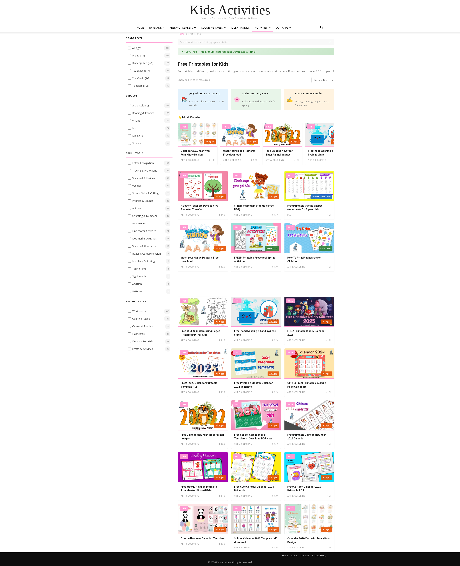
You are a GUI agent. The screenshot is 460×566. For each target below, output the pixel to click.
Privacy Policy (319, 555)
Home (140, 27)
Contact (305, 555)
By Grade (155, 27)
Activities (261, 27)
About (294, 555)
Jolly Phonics (240, 27)
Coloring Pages (212, 27)
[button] (321, 28)
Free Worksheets (181, 27)
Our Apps (282, 27)
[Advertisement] (256, 284)
